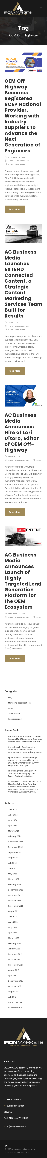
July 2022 (12, 916)
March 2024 (13, 831)
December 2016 (15, 1002)
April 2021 (12, 975)
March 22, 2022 (15, 457)
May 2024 (12, 820)
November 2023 (15, 847)
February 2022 (14, 943)
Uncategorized (15, 719)
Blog (10, 697)
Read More (14, 209)
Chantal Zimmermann (18, 161)
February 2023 (14, 884)
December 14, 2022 (16, 157)
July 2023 (12, 863)
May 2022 (12, 927)
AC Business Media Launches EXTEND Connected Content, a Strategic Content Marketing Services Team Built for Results (23, 284)
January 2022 (14, 948)
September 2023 (15, 852)
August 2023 (13, 857)
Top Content (20, 164)
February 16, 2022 (16, 614)
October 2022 (14, 900)
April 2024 (12, 825)
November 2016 (15, 1007)
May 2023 (12, 873)
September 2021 (15, 965)
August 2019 (13, 991)
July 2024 (12, 809)
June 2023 (12, 868)
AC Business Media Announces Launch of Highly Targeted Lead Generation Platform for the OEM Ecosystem (23, 580)
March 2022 (13, 938)
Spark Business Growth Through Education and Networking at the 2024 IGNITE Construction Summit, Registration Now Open (24, 761)
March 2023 (13, 879)
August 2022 (13, 911)
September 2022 (15, 906)
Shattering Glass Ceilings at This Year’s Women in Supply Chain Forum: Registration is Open (22, 773)
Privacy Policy (21, 1152)
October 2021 (14, 959)
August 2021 (13, 970)
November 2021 (15, 954)
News (10, 164)
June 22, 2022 (14, 322)
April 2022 (12, 932)
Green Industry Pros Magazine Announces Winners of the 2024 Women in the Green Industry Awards (25, 750)
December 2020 (15, 981)
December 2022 (15, 890)
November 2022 (15, 895)
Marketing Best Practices (19, 703)
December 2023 (15, 841)
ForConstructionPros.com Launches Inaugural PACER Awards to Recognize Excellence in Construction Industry (25, 739)
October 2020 (14, 986)
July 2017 (12, 997)
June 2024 (13, 815)
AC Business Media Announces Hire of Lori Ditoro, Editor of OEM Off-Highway (22, 432)
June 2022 (12, 922)
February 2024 (14, 836)
